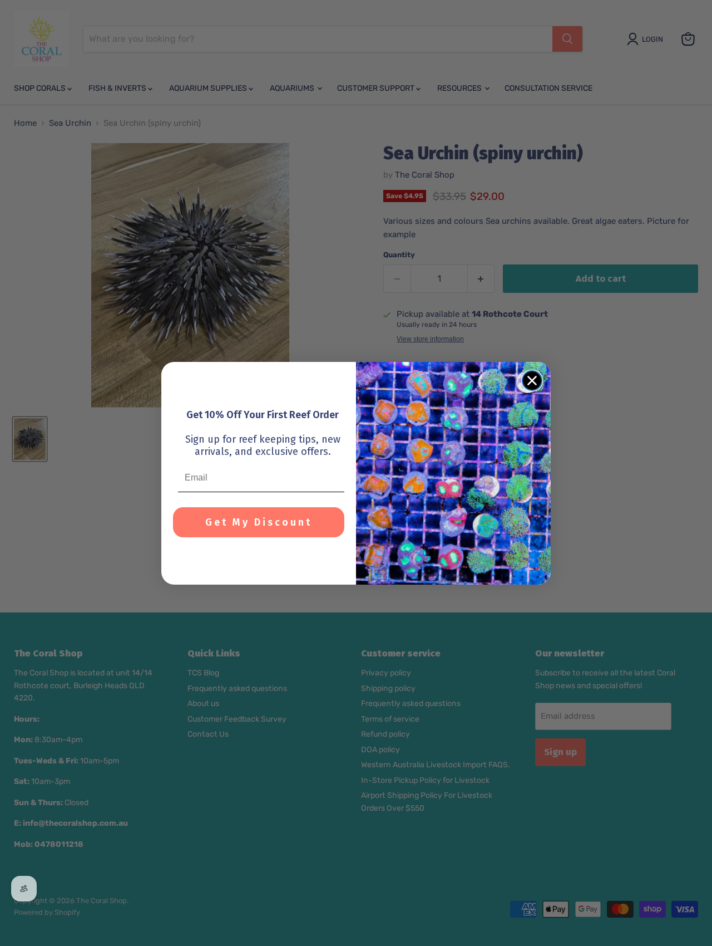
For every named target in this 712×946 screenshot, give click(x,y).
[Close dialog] (532, 380)
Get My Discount (258, 522)
